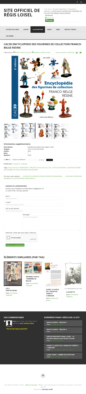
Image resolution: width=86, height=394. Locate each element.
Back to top (43, 376)
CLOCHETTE (70, 292)
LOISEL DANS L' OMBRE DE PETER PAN (60, 355)
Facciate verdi (47, 389)
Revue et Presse (42, 168)
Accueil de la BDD (12, 29)
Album (25, 29)
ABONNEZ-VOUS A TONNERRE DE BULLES (32, 279)
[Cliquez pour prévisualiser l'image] (43, 87)
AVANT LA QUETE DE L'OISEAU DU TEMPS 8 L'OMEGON (52, 292)
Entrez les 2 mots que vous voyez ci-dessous (21, 233)
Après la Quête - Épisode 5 (57, 322)
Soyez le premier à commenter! (65, 52)
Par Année (9, 36)
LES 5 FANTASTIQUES (11, 289)
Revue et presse (70, 29)
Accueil (55, 9)
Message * (26, 215)
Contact (26, 323)
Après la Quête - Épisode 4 (57, 329)
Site (31, 323)
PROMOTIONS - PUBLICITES (28, 168)
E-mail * (8, 202)
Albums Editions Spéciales (59, 357)
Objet (58, 29)
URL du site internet (12, 208)
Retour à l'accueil (31, 385)
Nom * (8, 196)
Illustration (62, 9)
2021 (49, 168)
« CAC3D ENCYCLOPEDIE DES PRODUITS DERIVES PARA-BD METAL (42, 176)
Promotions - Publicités (20, 164)
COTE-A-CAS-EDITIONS (59, 168)
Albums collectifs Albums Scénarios (63, 350)
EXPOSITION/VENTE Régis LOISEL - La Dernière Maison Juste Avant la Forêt (61, 337)
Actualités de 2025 (57, 324)
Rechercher (49, 15)
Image (49, 29)
